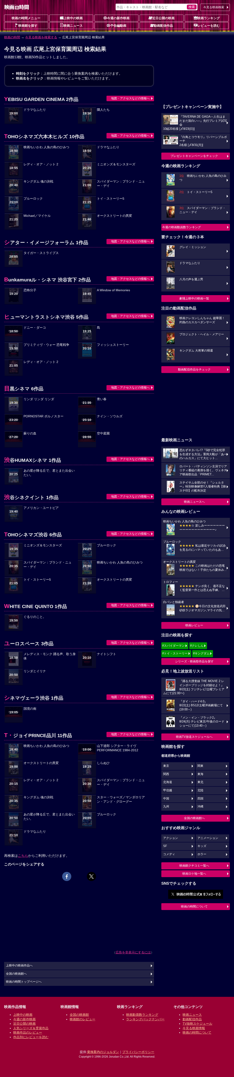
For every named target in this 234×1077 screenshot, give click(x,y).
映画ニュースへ (194, 501)
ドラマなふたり (35, 109)
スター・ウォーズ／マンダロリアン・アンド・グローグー (121, 799)
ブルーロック (33, 198)
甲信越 (167, 790)
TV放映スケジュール (197, 1023)
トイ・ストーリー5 (110, 198)
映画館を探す (27, 25)
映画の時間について (194, 906)
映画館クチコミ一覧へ (194, 865)
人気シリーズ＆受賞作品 (30, 1028)
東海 (200, 774)
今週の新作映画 (118, 18)
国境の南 (30, 708)
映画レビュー (194, 625)
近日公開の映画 (163, 18)
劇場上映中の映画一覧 (194, 298)
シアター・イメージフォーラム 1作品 (46, 242)
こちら (23, 855)
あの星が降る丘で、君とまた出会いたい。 (49, 473)
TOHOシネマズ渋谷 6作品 (33, 534)
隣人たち (103, 109)
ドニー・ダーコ (35, 327)
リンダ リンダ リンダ (39, 399)
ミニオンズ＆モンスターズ (116, 164)
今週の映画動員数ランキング (181, 227)
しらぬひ (103, 763)
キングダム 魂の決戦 (38, 181)
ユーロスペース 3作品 (28, 643)
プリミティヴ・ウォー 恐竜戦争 (46, 345)
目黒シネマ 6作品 (23, 388)
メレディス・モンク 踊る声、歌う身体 (50, 656)
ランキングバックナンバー (145, 1019)
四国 (200, 798)
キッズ (201, 846)
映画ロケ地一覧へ (194, 873)
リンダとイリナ (35, 671)
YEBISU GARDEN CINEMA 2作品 (41, 99)
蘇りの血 (30, 433)
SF (165, 846)
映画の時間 (12, 37)
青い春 (101, 399)
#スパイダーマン (173, 645)
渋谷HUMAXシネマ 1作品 (32, 460)
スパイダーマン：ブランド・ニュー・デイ (121, 184)
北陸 (200, 790)
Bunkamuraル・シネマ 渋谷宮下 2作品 (47, 279)
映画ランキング (208, 18)
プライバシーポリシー (138, 1052)
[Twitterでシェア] (91, 876)
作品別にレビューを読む (30, 1037)
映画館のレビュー (82, 1019)
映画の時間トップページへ (24, 981)
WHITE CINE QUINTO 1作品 (35, 606)
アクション (170, 838)
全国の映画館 (79, 1014)
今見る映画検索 (213, 7)
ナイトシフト (106, 654)
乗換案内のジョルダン (103, 1052)
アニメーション (207, 838)
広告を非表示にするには (133, 952)
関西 (166, 774)
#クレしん (197, 645)
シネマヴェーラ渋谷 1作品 (33, 698)
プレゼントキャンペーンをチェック (194, 156)
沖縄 (200, 806)
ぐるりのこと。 (35, 617)
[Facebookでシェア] (66, 876)
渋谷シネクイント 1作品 (31, 497)
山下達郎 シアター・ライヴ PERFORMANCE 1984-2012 (117, 748)
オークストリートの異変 (114, 215)
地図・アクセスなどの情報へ (130, 98)
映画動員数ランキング (142, 1014)
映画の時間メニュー (26, 18)
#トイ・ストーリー (175, 653)
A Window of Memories (113, 290)
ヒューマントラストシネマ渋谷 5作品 (46, 317)
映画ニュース (73, 25)
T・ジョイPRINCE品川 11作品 (38, 735)
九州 (166, 806)
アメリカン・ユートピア (41, 508)
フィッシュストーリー (113, 345)
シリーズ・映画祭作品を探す (194, 661)
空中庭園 (103, 433)
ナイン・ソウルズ (109, 416)
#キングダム (201, 653)
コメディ (169, 854)
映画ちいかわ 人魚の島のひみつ (46, 147)
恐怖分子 (30, 290)
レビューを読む (208, 25)
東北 (200, 782)
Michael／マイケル (37, 215)
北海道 (167, 782)
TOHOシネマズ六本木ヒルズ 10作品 (44, 136)
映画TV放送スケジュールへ (194, 736)
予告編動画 (118, 25)
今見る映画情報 (194, 1028)
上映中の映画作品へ (19, 965)
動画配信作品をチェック (194, 369)
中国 (166, 798)
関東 (200, 765)
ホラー (201, 854)
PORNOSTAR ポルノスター (44, 416)
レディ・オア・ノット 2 (41, 164)
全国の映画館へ (194, 818)
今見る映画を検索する (41, 37)
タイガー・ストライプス (41, 253)
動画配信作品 (163, 25)
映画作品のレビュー (27, 1032)
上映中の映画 (73, 18)
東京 (166, 765)
